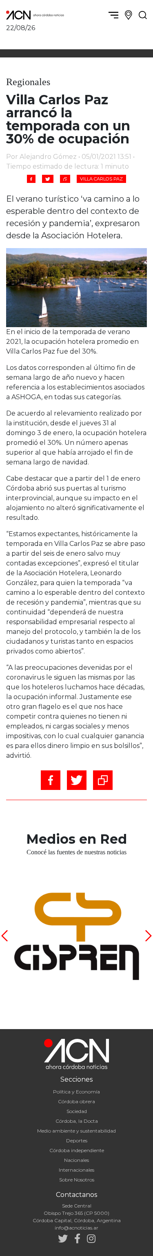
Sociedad (77, 1111)
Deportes (76, 1140)
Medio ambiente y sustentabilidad (76, 1131)
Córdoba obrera (76, 1101)
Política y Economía (76, 1092)
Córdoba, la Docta (76, 1121)
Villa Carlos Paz (101, 179)
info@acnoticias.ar (76, 1228)
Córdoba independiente (76, 1150)
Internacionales (76, 1170)
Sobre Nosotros (76, 1180)
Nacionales (76, 1160)
